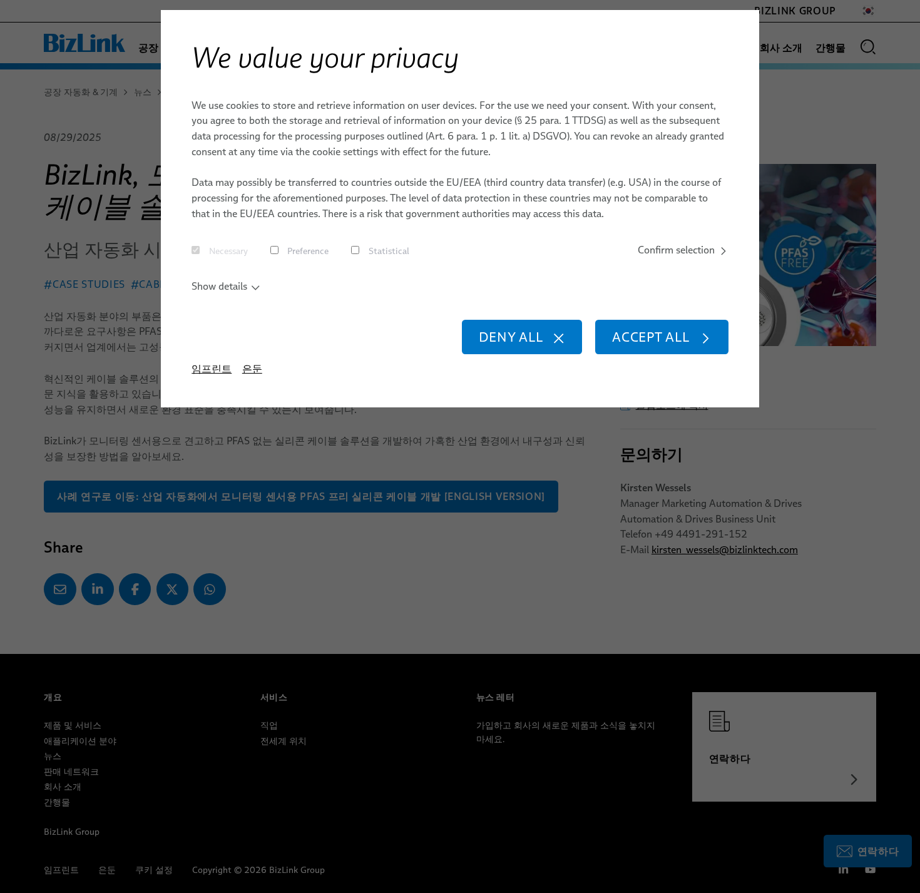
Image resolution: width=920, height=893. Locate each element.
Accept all (651, 337)
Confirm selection (676, 249)
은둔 (252, 368)
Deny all (511, 337)
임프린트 (212, 368)
